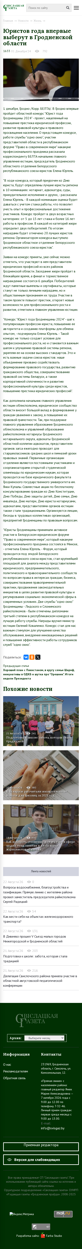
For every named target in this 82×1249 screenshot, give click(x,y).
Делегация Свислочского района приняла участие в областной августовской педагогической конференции (40, 981)
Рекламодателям (15, 1071)
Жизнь (37, 21)
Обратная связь (14, 1078)
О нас (7, 1064)
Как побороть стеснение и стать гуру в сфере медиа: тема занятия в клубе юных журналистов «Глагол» (40, 845)
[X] (37, 657)
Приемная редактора (41, 1144)
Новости (23, 21)
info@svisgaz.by (52, 1128)
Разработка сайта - (28, 1236)
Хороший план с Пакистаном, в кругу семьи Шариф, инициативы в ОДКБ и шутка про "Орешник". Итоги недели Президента (39, 674)
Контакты (51, 1054)
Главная (8, 21)
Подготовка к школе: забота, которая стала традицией (38, 739)
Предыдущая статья (16, 666)
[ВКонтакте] (26, 657)
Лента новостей (41, 871)
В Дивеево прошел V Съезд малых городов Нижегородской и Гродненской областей (34, 938)
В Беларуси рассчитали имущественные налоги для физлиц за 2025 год (36, 793)
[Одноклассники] (31, 657)
